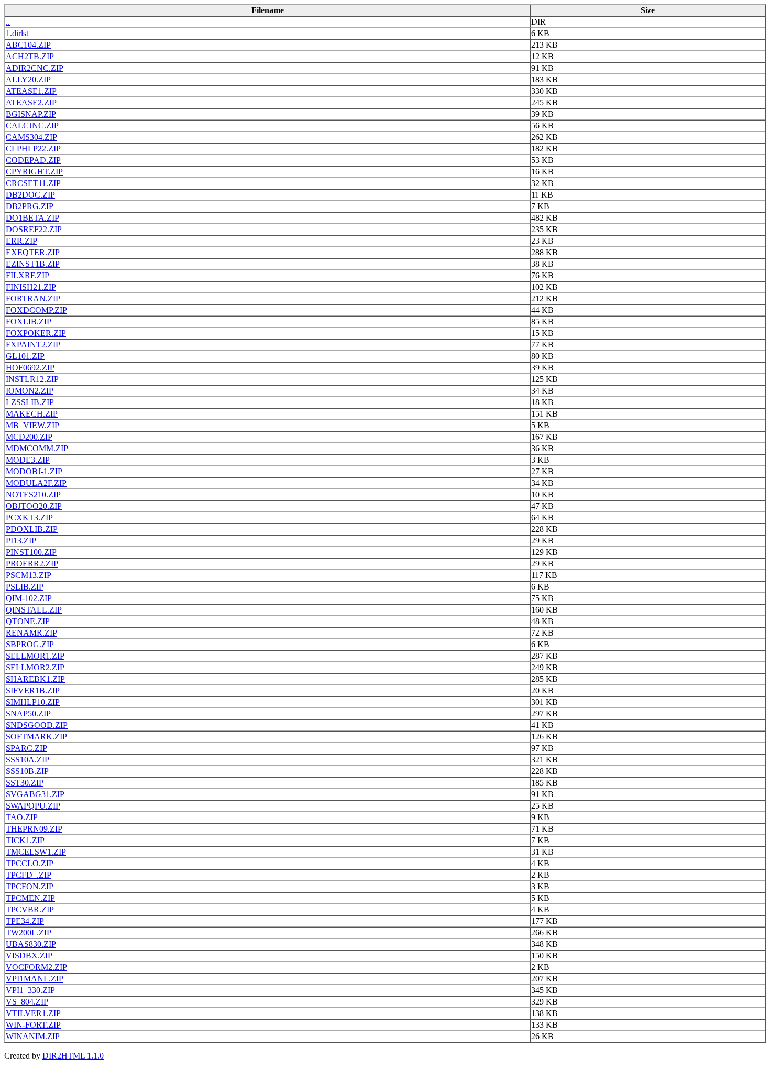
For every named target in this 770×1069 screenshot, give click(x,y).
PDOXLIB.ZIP (32, 529)
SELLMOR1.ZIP (35, 655)
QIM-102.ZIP (29, 598)
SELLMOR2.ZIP (35, 667)
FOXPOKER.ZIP (36, 333)
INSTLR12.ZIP (32, 379)
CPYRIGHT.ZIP (34, 171)
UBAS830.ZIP (31, 944)
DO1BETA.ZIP (32, 217)
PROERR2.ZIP (32, 563)
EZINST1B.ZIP (33, 263)
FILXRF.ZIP (27, 275)
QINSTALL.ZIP (34, 609)
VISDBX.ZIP (29, 955)
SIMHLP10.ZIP (33, 701)
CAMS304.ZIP (31, 137)
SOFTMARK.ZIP (36, 736)
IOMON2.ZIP (29, 390)
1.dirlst (17, 33)
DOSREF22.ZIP (34, 229)
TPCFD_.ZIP (28, 874)
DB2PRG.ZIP (29, 206)
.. (8, 21)
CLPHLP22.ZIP (33, 148)
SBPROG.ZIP (30, 644)
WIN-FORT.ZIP (33, 1024)
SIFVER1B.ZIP (33, 690)
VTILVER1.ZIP (33, 1013)
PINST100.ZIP (31, 552)
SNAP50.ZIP (28, 713)
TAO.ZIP (22, 817)
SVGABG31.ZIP (35, 794)
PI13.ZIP (21, 540)
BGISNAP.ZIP (31, 114)
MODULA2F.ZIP (36, 482)
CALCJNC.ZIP (32, 125)
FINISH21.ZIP (31, 286)
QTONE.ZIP (28, 621)
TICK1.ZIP (25, 840)
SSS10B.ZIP (27, 771)
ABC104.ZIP (28, 44)
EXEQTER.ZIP (33, 252)
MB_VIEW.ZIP (32, 425)
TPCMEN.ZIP (30, 897)
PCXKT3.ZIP (29, 517)
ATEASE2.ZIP (31, 102)
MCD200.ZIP (29, 436)
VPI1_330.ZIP (30, 990)
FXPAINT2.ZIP (33, 344)
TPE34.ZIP (25, 921)
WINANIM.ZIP (33, 1036)
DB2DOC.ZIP (30, 194)
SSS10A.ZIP (27, 759)
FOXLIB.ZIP (28, 321)
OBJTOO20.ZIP (34, 505)
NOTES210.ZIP (33, 494)
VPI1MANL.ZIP (34, 978)
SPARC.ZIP (26, 748)
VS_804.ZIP (27, 1001)
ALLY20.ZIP (28, 79)
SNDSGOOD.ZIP (37, 725)
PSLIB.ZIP (24, 586)
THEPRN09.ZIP (34, 828)
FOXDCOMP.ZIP (36, 310)
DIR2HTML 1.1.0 (73, 1055)
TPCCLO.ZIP (29, 863)
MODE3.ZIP (28, 459)
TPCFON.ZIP (29, 886)
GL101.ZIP (25, 356)
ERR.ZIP (21, 240)
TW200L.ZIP (28, 932)
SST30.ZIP (24, 782)
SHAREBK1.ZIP (35, 678)
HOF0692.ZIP (30, 367)
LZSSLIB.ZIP (30, 402)
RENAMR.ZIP (31, 632)
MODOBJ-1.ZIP (34, 471)
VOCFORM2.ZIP (36, 967)
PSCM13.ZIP (28, 575)
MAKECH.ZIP (32, 413)
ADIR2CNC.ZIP (34, 67)
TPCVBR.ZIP (30, 909)
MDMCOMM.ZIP (37, 448)
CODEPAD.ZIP (33, 160)
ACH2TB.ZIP (30, 56)
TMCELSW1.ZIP (36, 851)
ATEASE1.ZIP (31, 90)
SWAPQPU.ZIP (33, 805)
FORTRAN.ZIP (33, 298)
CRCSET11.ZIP (33, 183)
